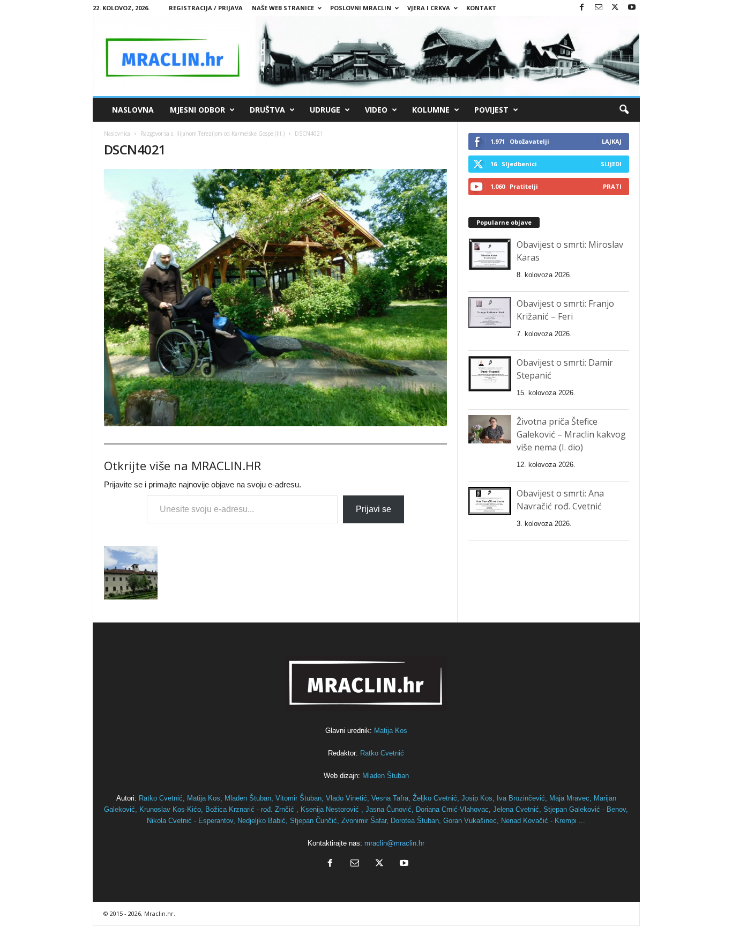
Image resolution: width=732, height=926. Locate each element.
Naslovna (133, 110)
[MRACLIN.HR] (366, 56)
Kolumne (431, 110)
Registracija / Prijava (206, 8)
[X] (615, 8)
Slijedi (611, 164)
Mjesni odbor (197, 110)
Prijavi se (373, 509)
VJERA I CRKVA (428, 8)
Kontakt (481, 8)
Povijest (491, 110)
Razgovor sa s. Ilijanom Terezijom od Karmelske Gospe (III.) (212, 133)
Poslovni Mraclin (360, 8)
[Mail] (598, 8)
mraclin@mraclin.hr (394, 843)
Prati (612, 186)
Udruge (325, 110)
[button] (624, 110)
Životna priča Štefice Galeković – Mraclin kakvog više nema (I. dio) (571, 434)
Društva (267, 110)
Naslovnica (117, 133)
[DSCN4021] (275, 297)
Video (376, 110)
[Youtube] (631, 8)
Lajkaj (612, 141)
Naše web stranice (283, 8)
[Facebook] (582, 8)
